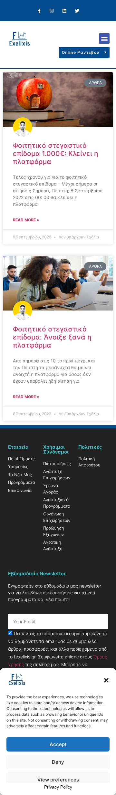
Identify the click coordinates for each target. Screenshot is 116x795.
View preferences (58, 780)
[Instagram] (51, 11)
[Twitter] (77, 11)
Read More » (26, 219)
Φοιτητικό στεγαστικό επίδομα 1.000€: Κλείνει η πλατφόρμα (55, 153)
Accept (58, 744)
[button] (106, 680)
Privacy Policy (58, 787)
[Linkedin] (64, 11)
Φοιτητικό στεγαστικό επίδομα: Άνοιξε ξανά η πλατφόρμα (52, 337)
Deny (58, 762)
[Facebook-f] (39, 11)
